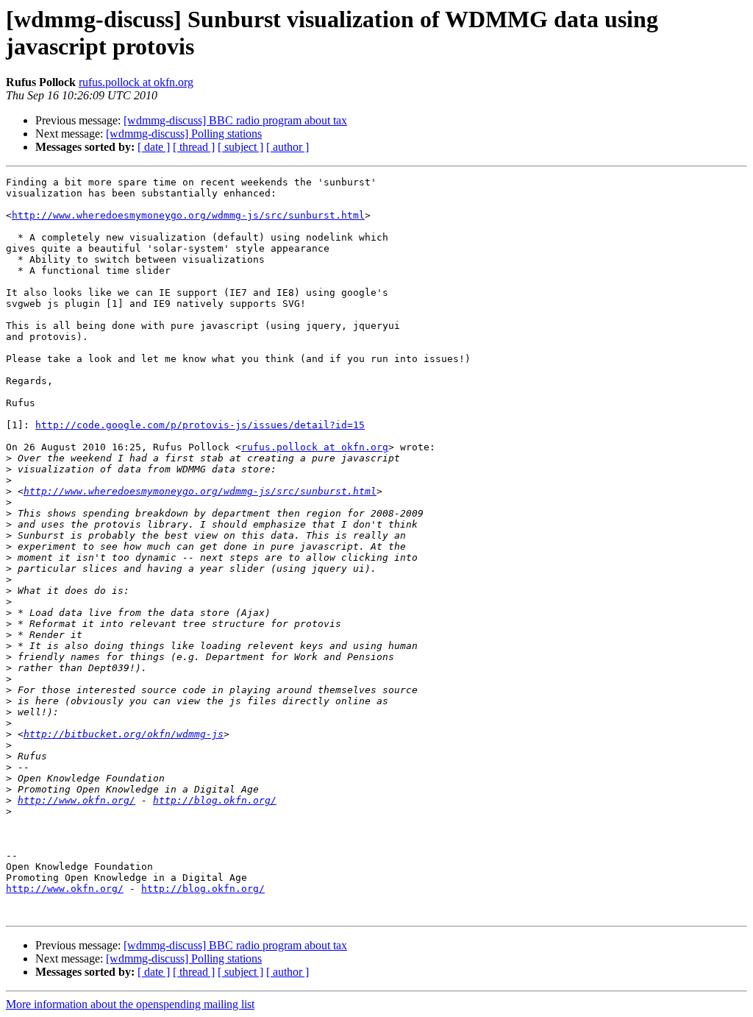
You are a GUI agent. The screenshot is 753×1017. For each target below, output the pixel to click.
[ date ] (154, 147)
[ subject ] (240, 147)
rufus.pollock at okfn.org (136, 82)
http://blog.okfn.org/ (214, 800)
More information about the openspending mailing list (130, 1004)
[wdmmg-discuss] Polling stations (184, 133)
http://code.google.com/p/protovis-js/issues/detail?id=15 (200, 424)
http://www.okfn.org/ (76, 800)
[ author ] (287, 147)
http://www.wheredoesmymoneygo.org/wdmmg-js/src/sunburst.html (188, 215)
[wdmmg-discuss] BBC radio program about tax (235, 120)
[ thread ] (194, 147)
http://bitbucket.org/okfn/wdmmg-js (124, 734)
